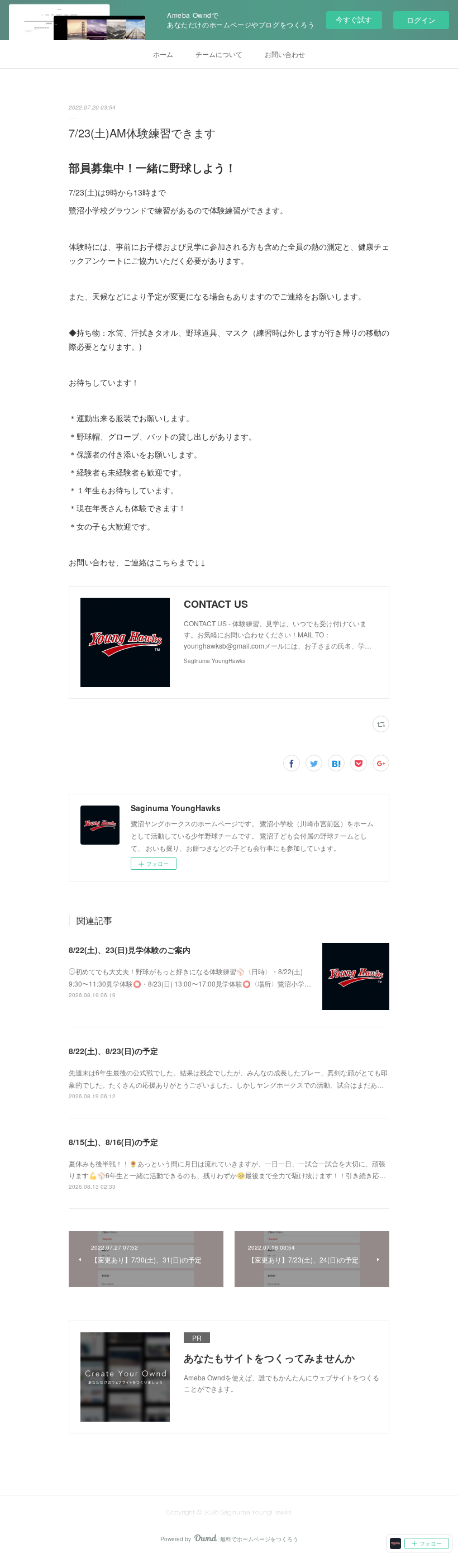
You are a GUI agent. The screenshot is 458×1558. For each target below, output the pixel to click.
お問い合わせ (285, 54)
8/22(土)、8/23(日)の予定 (113, 1050)
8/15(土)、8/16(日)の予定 (113, 1141)
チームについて (218, 54)
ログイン (421, 20)
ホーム (163, 54)
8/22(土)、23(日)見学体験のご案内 (129, 949)
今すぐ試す (354, 19)
